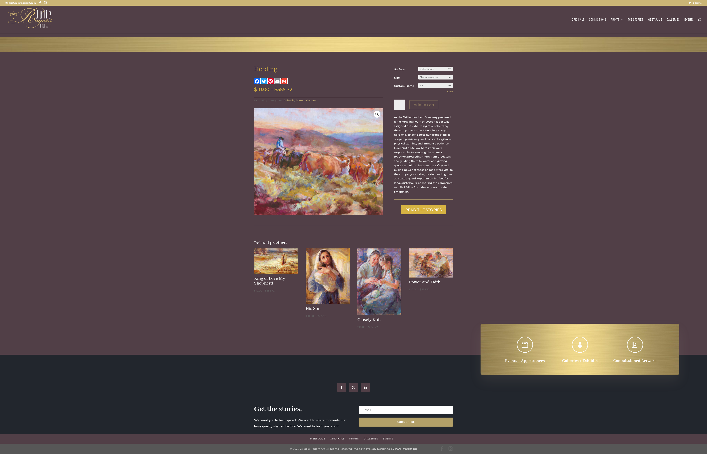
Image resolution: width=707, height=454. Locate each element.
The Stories (635, 20)
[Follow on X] (353, 387)
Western (310, 100)
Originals (578, 20)
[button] (377, 114)
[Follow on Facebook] (341, 387)
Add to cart (424, 105)
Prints (615, 20)
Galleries (673, 20)
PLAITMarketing (406, 449)
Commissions (597, 20)
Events (689, 20)
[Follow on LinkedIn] (365, 387)
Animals (289, 100)
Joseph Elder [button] (434, 121)
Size (397, 77)
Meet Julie (655, 20)
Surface (399, 69)
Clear (450, 91)
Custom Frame (404, 86)
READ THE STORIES (423, 210)
